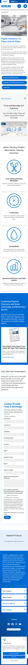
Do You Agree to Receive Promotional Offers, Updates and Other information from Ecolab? (13, 491)
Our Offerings (5, 12)
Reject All (14, 656)
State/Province (8, 457)
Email (5, 463)
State (5, 450)
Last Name (7, 425)
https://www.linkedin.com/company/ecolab (8, 624)
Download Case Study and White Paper (13, 82)
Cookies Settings (14, 660)
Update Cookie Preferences (13, 629)
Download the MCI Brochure (10, 77)
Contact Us (6, 87)
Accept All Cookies (14, 653)
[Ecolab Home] (5, 6)
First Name (7, 418)
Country (6, 444)
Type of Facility (8, 470)
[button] (19, 6)
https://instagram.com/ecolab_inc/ (16, 624)
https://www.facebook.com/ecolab (12, 624)
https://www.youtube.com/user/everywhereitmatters (20, 624)
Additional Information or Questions (11, 477)
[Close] (25, 638)
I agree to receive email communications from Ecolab (11, 496)
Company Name (8, 438)
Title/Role (7, 431)
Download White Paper (8, 357)
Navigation (6, 98)
